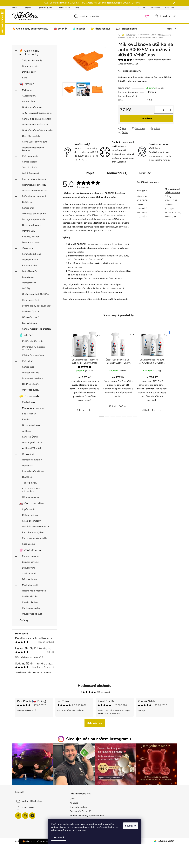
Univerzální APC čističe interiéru (33, 348)
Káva (24, 77)
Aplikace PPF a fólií (31, 448)
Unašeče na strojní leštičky (35, 294)
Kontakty (27, 7)
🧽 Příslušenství (29, 396)
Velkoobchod (64, 7)
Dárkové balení (29, 579)
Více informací (80, 830)
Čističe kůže (28, 366)
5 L (159, 410)
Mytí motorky (29, 509)
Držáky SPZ (28, 454)
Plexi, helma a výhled (33, 532)
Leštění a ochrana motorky (35, 526)
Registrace (169, 7)
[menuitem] (30, 28)
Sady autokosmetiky (32, 60)
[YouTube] (32, 815)
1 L (89, 410)
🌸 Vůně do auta (30, 550)
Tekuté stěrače (29, 167)
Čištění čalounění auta (33, 355)
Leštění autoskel (30, 173)
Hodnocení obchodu (94, 685)
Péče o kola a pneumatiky (35, 196)
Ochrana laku (28, 230)
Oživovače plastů (30, 317)
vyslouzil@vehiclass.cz (33, 801)
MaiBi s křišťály (29, 596)
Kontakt (74, 802)
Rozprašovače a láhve (33, 471)
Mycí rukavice (29, 402)
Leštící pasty (28, 277)
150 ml (112, 406)
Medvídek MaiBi (30, 585)
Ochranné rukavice (31, 425)
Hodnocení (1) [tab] (116, 173)
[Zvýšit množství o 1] (170, 109)
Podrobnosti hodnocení (159, 59)
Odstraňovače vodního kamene (33, 149)
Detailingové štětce (32, 442)
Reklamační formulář (80, 811)
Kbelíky (26, 419)
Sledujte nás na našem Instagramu (98, 739)
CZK (140, 7)
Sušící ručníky (29, 413)
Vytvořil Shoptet (166, 840)
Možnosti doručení (127, 96)
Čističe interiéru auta (32, 341)
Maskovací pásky (30, 311)
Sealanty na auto (30, 236)
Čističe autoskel (30, 161)
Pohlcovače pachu (31, 608)
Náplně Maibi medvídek (34, 590)
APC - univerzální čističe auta (36, 113)
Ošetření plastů (30, 259)
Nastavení (58, 837)
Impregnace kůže (30, 372)
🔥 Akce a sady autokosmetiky (29, 52)
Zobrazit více (94, 723)
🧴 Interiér (26, 335)
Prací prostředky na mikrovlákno (31, 490)
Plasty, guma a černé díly (34, 538)
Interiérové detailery (32, 378)
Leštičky (26, 288)
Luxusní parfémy (30, 562)
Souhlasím (130, 825)
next (172, 373)
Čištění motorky (30, 515)
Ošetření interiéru (31, 384)
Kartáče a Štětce (30, 436)
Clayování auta (29, 323)
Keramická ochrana (31, 253)
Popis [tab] (90, 173)
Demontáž (27, 465)
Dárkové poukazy (30, 497)
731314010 (28, 807)
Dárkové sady (29, 71)
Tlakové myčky (29, 482)
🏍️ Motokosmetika (31, 503)
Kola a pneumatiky (31, 520)
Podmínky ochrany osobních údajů (87, 815)
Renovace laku (29, 265)
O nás (14, 7)
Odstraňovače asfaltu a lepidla (37, 130)
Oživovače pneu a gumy (34, 213)
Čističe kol (27, 202)
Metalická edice (30, 602)
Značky (24, 620)
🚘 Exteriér (26, 84)
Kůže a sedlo (28, 543)
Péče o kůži (27, 361)
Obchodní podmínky (80, 807)
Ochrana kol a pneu (31, 225)
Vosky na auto (29, 248)
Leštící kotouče (29, 271)
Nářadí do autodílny (32, 459)
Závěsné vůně (29, 573)
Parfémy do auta (30, 556)
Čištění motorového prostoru (36, 328)
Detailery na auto (30, 242)
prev (65, 373)
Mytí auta (26, 90)
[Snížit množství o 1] (156, 109)
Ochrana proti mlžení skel (35, 190)
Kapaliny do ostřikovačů (34, 179)
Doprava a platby (44, 7)
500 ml (80, 410)
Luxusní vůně (28, 567)
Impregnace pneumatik (33, 219)
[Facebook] (18, 815)
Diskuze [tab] (145, 173)
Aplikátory (27, 431)
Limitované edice (30, 66)
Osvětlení (27, 477)
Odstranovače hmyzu (32, 107)
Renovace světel (30, 300)
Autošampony (29, 95)
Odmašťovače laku (31, 136)
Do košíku (146, 118)
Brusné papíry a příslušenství (36, 305)
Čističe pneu (28, 207)
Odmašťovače (29, 282)
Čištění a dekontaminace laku (36, 118)
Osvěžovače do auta (32, 613)
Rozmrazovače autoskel (34, 184)
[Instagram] (25, 815)
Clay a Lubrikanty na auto (34, 141)
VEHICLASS (132, 63)
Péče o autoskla (30, 156)
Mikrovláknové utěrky (33, 408)
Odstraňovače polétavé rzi (35, 124)
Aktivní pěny (28, 101)
